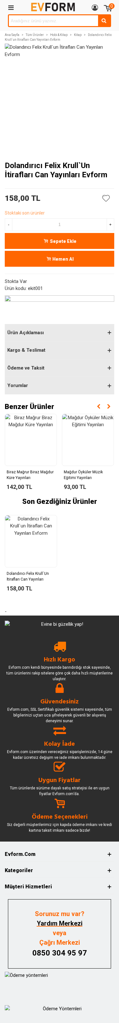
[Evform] (53, 7)
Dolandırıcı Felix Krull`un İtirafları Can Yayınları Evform (28, 579)
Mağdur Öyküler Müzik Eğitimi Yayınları (83, 475)
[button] (98, 406)
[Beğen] (106, 198)
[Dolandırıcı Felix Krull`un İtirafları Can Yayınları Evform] (31, 541)
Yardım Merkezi (60, 923)
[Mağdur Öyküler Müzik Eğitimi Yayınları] (88, 440)
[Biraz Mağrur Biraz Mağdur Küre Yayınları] (30, 440)
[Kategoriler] (11, 7)
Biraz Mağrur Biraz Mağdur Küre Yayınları (30, 475)
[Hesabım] (95, 7)
